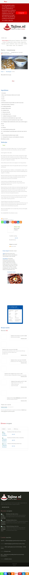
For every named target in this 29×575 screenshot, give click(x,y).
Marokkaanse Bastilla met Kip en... (11, 520)
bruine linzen (7, 253)
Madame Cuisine (17, 226)
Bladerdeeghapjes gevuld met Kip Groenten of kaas (16, 540)
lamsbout (10, 254)
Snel (19, 43)
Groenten (4, 261)
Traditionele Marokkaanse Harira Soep (14, 443)
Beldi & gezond (12, 40)
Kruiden (4, 264)
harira (11, 253)
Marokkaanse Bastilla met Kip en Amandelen (15, 437)
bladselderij (10, 258)
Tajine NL (2, 540)
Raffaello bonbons (8, 559)
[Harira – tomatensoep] (14, 62)
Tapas (14, 45)
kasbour (4, 262)
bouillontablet (5, 260)
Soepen (21, 43)
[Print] (10, 81)
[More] (21, 222)
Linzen (11, 264)
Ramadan (3, 43)
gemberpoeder (11, 260)
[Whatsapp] (2, 222)
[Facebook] (5, 222)
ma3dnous (15, 264)
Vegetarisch (20, 45)
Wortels (4, 269)
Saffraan (10, 266)
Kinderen (15, 42)
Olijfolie (6, 265)
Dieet (22, 40)
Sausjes (16, 43)
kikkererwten (5, 254)
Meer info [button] (10, 20)
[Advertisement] (11, 296)
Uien (9, 268)
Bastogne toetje (7, 551)
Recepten (7, 256)
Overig (9, 265)
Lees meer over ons (5, 507)
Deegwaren (18, 40)
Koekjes (18, 42)
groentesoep (9, 261)
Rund (8, 266)
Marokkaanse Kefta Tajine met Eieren (14, 431)
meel (4, 265)
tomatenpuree (5, 268)
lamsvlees (8, 264)
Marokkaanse (6, 52)
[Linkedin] (18, 222)
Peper (12, 265)
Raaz (2, 554)
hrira (14, 253)
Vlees (16, 268)
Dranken (4, 42)
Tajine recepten (9, 45)
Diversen (25, 40)
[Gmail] (10, 222)
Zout (14, 269)
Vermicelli (13, 268)
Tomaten (14, 266)
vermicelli (13, 256)
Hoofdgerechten (9, 42)
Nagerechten (23, 42)
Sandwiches (12, 43)
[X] (7, 222)
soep (10, 256)
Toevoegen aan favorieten (7, 53)
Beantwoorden (24, 338)
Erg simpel (21, 52)
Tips (17, 45)
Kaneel (13, 261)
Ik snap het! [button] (21, 12)
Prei (15, 265)
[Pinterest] (15, 222)
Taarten (25, 43)
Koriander (13, 262)
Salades (7, 43)
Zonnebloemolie (9, 269)
